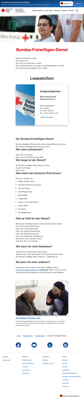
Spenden (64, 10)
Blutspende (26, 373)
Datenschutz (66, 370)
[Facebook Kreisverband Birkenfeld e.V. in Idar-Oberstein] (18, 345)
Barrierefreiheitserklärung (69, 373)
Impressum (65, 380)
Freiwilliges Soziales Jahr (28, 318)
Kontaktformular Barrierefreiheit (71, 376)
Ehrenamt (25, 366)
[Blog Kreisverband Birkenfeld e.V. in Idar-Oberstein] (65, 345)
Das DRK (71, 10)
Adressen (65, 360)
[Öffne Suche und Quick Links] (77, 10)
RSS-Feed (65, 383)
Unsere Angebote (37, 10)
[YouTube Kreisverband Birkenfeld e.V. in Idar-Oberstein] (34, 345)
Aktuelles (57, 10)
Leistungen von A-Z (48, 363)
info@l (42, 117)
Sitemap (64, 366)
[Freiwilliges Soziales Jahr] (42, 297)
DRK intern (65, 386)
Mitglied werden (27, 360)
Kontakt (64, 363)
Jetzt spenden (7, 360)
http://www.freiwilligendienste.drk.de (29, 270)
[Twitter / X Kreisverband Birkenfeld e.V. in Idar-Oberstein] (49, 345)
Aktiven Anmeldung (28, 363)
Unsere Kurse (48, 10)
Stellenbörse (26, 370)
